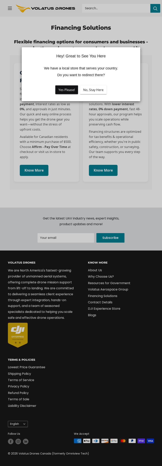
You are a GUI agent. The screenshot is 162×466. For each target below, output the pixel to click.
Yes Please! (66, 90)
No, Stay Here (93, 90)
